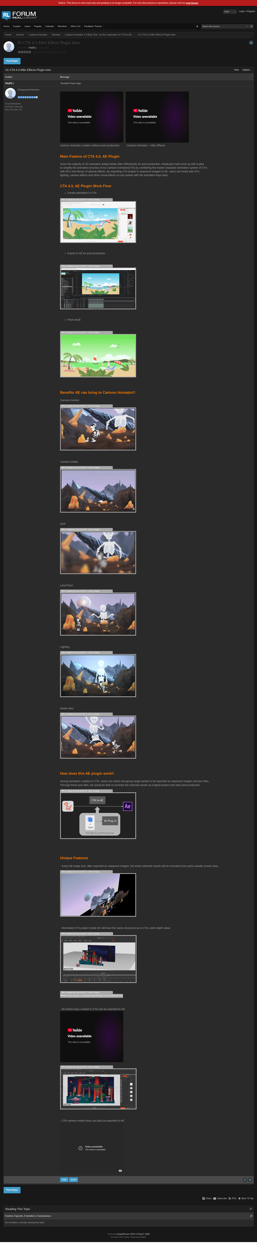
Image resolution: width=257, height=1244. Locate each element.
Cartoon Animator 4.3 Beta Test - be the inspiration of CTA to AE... (99, 34)
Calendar (49, 26)
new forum (192, 3)
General (56, 34)
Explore (17, 26)
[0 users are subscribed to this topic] (251, 42)
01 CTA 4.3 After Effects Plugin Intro (156, 34)
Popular (37, 26)
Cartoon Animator (38, 34)
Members (62, 26)
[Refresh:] (251, 1216)
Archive (20, 34)
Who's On (75, 26)
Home (7, 26)
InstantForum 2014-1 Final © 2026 (133, 1234)
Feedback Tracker (93, 26)
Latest (27, 26)
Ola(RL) (32, 48)
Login (241, 11)
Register (251, 11)
